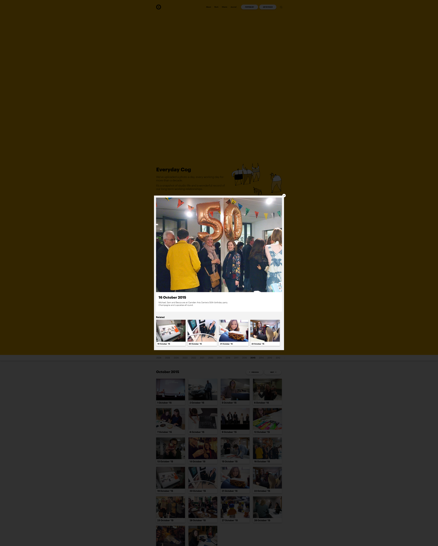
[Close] (284, 195)
